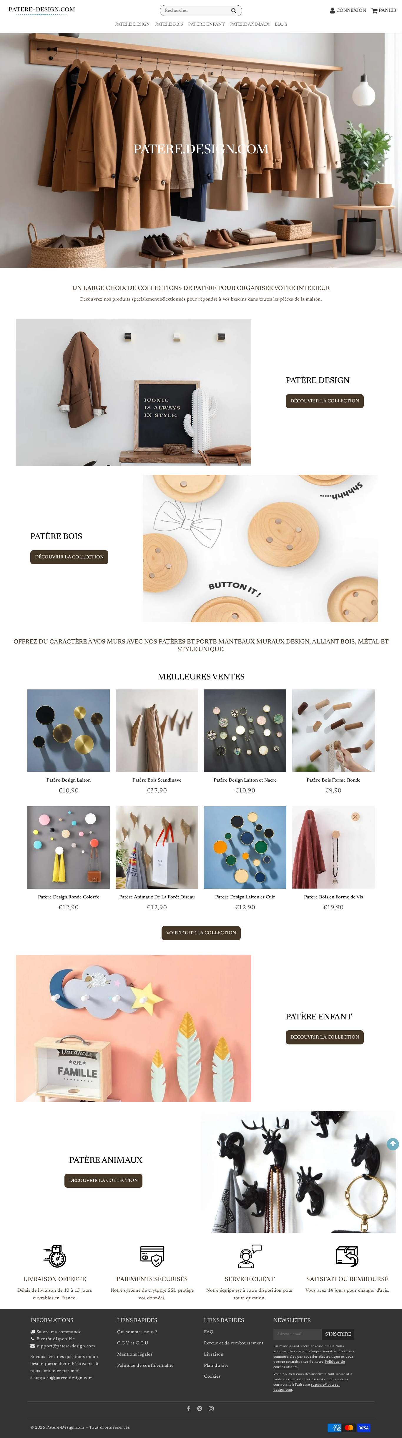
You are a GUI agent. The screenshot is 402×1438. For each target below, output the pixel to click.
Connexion (351, 10)
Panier (387, 10)
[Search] (233, 10)
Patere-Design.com (65, 1428)
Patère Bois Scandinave (157, 780)
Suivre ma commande (59, 1332)
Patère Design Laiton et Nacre (245, 780)
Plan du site (216, 1366)
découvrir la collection (324, 401)
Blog (281, 24)
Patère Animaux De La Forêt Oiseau (157, 897)
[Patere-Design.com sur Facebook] (189, 1409)
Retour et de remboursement (234, 1343)
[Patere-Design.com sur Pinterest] (200, 1409)
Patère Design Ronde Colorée (68, 897)
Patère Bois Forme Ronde (334, 780)
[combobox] (201, 10)
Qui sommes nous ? (137, 1332)
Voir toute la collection (201, 933)
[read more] (133, 392)
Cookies (212, 1376)
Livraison (213, 1354)
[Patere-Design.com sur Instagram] (211, 1409)
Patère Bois (169, 24)
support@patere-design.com (65, 1346)
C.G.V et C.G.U (132, 1343)
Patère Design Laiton (68, 780)
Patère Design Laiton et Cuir (245, 897)
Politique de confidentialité (145, 1366)
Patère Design (132, 24)
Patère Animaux (250, 24)
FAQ (209, 1332)
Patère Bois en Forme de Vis (333, 897)
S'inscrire (338, 1334)
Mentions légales (134, 1354)
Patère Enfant (206, 24)
